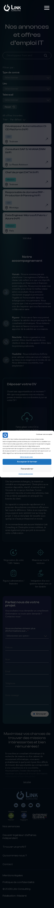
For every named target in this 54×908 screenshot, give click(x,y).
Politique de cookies (26, 474)
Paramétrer (27, 469)
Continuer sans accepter (44, 434)
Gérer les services (26, 457)
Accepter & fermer (27, 462)
